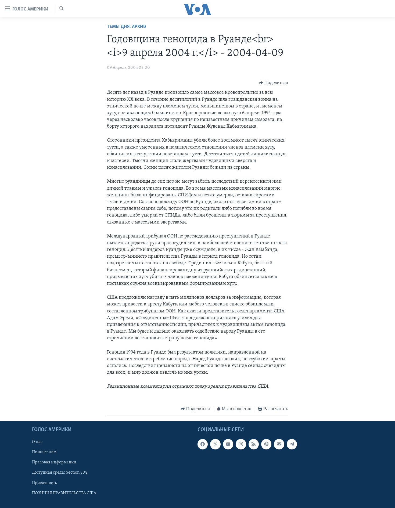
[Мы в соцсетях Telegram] (292, 444)
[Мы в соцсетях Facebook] (203, 444)
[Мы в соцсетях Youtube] (228, 444)
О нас (37, 442)
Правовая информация (54, 462)
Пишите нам (44, 452)
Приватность (44, 483)
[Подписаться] (279, 444)
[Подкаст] (266, 444)
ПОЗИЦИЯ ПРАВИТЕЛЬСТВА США (64, 493)
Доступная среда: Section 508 (60, 472)
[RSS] (254, 444)
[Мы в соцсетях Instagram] (241, 444)
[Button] (273, 82)
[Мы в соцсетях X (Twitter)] (215, 444)
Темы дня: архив (126, 26)
